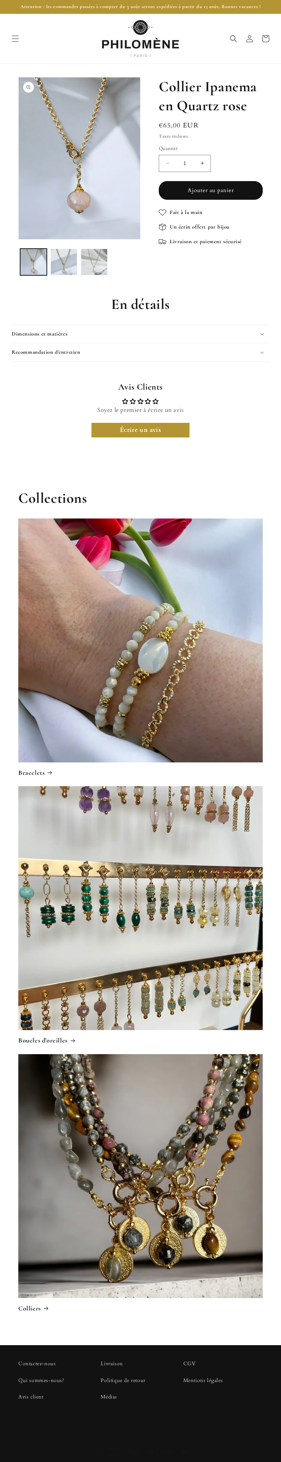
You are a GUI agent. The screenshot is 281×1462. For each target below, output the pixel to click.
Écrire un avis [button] (140, 430)
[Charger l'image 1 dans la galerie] (33, 262)
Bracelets (31, 773)
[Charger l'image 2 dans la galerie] (63, 262)
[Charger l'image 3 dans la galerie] (94, 262)
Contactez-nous (37, 1363)
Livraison (112, 1363)
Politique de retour (123, 1380)
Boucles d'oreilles (43, 1040)
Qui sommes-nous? (41, 1380)
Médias (109, 1396)
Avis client (31, 1396)
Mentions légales (203, 1380)
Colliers (29, 1308)
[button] (15, 39)
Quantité (168, 148)
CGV (189, 1363)
